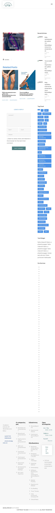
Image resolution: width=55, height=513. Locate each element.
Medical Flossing (33, 480)
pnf (46, 120)
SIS (45, 123)
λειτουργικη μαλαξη (43, 198)
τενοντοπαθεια (42, 218)
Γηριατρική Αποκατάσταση (22, 453)
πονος (40, 211)
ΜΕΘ (40, 152)
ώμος (46, 231)
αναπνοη (41, 175)
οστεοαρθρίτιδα (42, 205)
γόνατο (40, 195)
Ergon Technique (34, 459)
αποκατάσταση (42, 182)
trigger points (42, 129)
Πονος (40, 169)
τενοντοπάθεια (42, 215)
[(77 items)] (39, 109)
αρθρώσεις (41, 185)
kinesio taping (47, 113)
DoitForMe (15, 508)
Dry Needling (34, 488)
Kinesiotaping (34, 467)
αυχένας (41, 189)
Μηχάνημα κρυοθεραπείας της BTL (35, 455)
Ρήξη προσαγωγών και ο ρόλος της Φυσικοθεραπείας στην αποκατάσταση (9, 94)
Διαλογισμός (41, 141)
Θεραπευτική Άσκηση (34, 430)
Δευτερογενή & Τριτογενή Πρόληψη (22, 468)
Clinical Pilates (34, 499)
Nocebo (40, 116)
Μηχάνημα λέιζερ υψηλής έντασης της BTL (35, 449)
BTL (39, 113)
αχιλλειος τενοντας (43, 192)
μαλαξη (40, 202)
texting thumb (42, 126)
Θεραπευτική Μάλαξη (34, 485)
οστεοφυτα (41, 208)
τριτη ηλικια (41, 228)
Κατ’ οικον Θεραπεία (20, 473)
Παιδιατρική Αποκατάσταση (42, 165)
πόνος (46, 211)
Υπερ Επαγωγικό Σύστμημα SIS (34, 495)
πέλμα (48, 208)
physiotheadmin (13, 100)
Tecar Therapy (35, 491)
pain (46, 116)
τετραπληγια (41, 221)
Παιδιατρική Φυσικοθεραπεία (35, 436)
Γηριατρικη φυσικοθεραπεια (42, 137)
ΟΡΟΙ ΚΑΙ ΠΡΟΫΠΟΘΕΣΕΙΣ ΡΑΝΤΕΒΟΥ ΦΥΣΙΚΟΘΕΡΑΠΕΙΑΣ (48, 464)
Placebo (41, 120)
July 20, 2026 (5, 100)
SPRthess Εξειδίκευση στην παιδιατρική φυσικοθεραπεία (35, 473)
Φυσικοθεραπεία (42, 172)
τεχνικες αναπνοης (43, 224)
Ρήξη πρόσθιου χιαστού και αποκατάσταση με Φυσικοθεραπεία (48, 88)
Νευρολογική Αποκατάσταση (42, 161)
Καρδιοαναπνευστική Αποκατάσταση (43, 148)
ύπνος (40, 231)
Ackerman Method (33, 464)
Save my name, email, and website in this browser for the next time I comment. (19, 141)
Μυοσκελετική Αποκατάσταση (42, 156)
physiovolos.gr (34, 510)
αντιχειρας (41, 179)
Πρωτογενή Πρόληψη (21, 463)
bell (46, 110)
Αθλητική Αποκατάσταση (44, 133)
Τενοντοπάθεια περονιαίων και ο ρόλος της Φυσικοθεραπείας (26, 94)
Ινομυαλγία (41, 144)
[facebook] (4, 446)
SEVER (40, 123)
